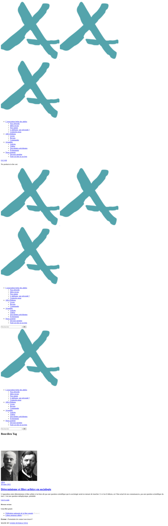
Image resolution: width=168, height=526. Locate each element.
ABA (3, 482)
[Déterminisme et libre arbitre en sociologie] (19, 480)
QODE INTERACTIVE (19, 523)
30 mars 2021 (6, 484)
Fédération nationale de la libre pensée (19, 513)
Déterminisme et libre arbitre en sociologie (26, 489)
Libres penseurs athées (13, 515)
